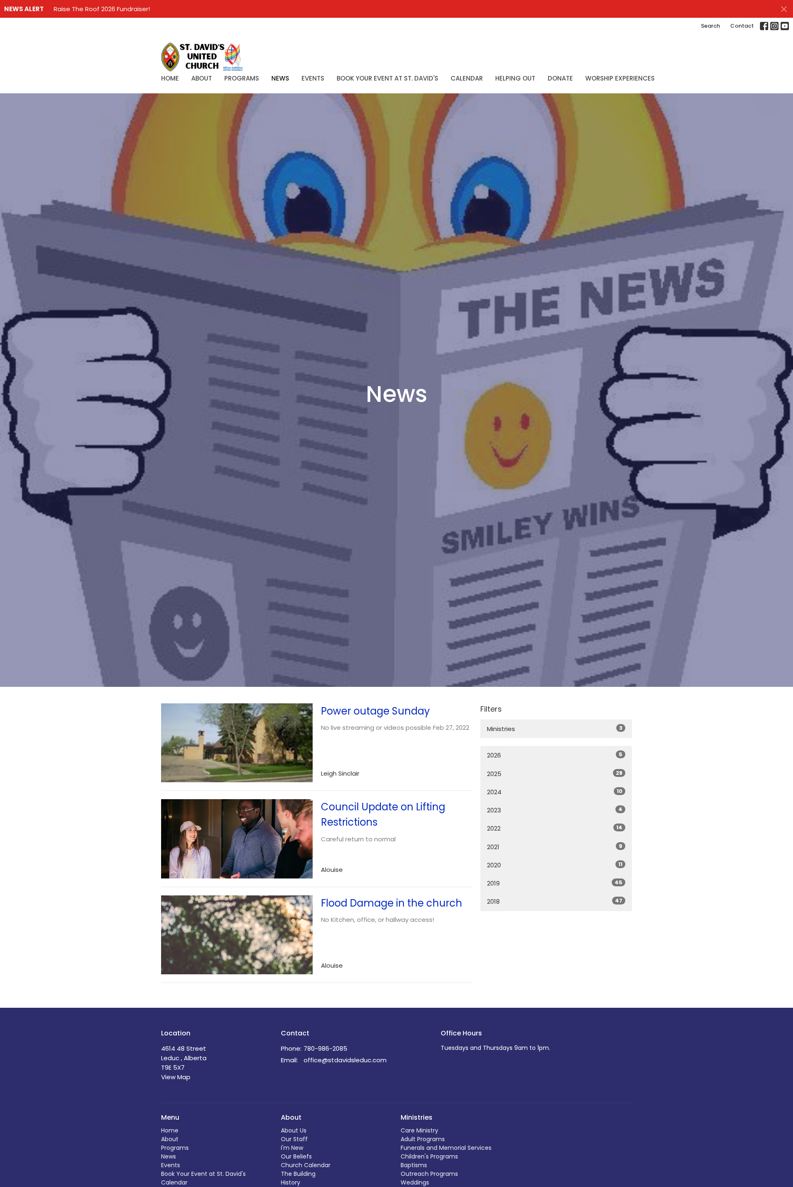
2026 (554, 755)
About (201, 78)
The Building (298, 1174)
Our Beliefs (296, 1156)
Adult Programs (423, 1139)
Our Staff (294, 1139)
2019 (554, 883)
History (290, 1182)
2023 (554, 809)
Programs (241, 78)
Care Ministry (419, 1130)
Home (170, 78)
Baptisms (414, 1165)
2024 (554, 791)
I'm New (292, 1148)
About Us (293, 1130)
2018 (554, 901)
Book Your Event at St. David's (387, 78)
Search (710, 26)
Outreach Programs (429, 1174)
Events (313, 78)
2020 (554, 864)
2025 (554, 773)
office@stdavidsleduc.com (345, 1060)
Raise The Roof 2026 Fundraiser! (102, 9)
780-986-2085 (325, 1048)
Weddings (415, 1182)
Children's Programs (429, 1156)
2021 (554, 846)
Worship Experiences (620, 78)
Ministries (554, 728)
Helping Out (515, 78)
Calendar (467, 78)
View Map (175, 1077)
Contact (742, 26)
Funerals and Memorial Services (446, 1148)
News (280, 78)
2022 (554, 828)
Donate (560, 78)
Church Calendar (305, 1165)
